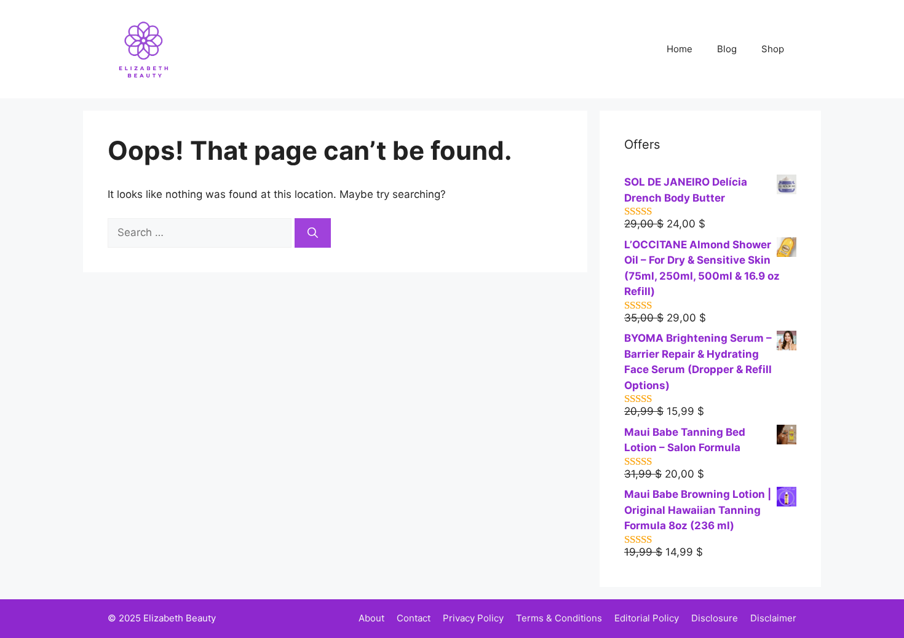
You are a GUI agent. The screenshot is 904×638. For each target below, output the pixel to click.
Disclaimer (773, 618)
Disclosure (714, 618)
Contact (413, 618)
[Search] (313, 233)
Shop (772, 49)
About (371, 618)
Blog (727, 49)
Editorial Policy (646, 618)
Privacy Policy (473, 618)
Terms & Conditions (559, 618)
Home (679, 49)
